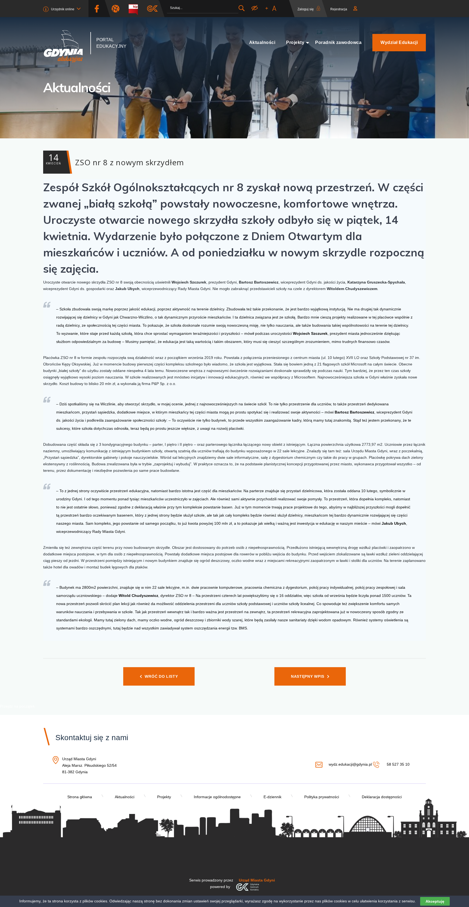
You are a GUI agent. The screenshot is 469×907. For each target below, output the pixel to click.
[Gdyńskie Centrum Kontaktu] (247, 886)
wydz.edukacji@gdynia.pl (350, 764)
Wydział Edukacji (399, 42)
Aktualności (262, 42)
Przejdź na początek (17, 706)
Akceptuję (435, 901)
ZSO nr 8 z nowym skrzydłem (115, 159)
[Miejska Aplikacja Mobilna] (152, 8)
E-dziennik (272, 797)
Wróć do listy (161, 676)
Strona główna (79, 797)
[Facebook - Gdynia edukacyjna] (96, 8)
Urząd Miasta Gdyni (257, 880)
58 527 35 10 (397, 764)
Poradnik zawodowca (338, 42)
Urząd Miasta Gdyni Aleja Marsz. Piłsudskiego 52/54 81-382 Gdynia (89, 765)
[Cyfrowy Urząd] (117, 8)
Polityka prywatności (321, 797)
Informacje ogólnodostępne (217, 797)
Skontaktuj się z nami (91, 737)
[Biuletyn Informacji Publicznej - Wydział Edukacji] (135, 8)
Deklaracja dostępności (382, 797)
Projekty (295, 42)
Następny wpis (307, 676)
